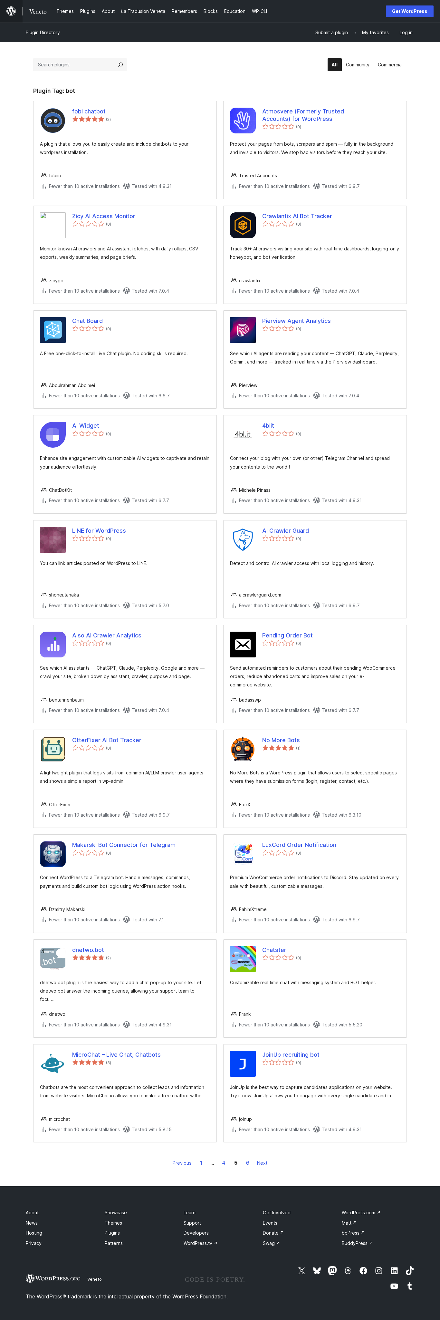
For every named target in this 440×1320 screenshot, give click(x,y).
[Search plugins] (120, 64)
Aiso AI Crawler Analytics (106, 635)
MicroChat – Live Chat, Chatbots (116, 1054)
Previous (182, 1163)
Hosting (34, 1233)
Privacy (34, 1243)
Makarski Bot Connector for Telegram (124, 844)
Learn (190, 1212)
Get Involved (277, 1212)
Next (262, 1163)
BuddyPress (357, 1243)
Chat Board (87, 320)
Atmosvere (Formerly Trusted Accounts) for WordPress (303, 115)
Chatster (274, 949)
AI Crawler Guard (285, 530)
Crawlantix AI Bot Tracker (297, 216)
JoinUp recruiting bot (291, 1054)
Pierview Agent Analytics (296, 320)
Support (192, 1223)
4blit (268, 425)
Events (270, 1223)
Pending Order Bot (287, 635)
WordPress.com (361, 1212)
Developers (196, 1233)
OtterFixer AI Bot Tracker (106, 740)
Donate (273, 1233)
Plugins (112, 1233)
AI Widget (85, 425)
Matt (349, 1223)
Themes (113, 1223)
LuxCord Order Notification (299, 844)
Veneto (94, 1279)
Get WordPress (409, 11)
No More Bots (281, 740)
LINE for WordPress (99, 530)
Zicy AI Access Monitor (103, 216)
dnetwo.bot (88, 949)
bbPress (353, 1233)
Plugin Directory (43, 32)
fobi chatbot (89, 111)
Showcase (116, 1212)
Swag (271, 1243)
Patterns (114, 1243)
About (32, 1212)
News (32, 1223)
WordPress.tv (201, 1243)
